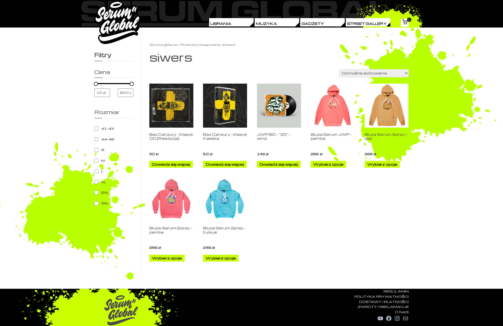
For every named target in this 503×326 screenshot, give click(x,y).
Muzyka (266, 23)
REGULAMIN (396, 291)
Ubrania (220, 23)
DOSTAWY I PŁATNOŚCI (384, 302)
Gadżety (313, 23)
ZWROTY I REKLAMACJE (383, 307)
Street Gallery (367, 23)
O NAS (402, 312)
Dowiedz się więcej (171, 164)
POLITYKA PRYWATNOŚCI (381, 296)
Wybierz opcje (328, 164)
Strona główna (163, 44)
